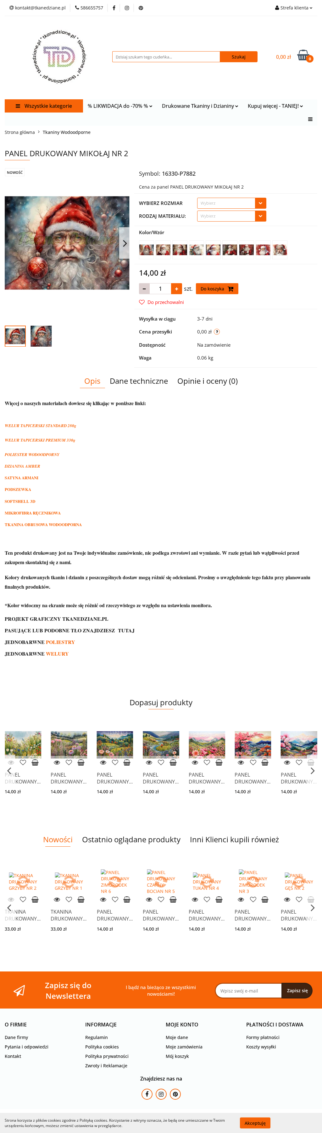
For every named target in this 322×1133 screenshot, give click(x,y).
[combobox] (231, 203)
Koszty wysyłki (261, 1047)
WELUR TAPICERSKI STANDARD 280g (40, 425)
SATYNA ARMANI (21, 478)
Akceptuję (255, 1123)
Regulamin (96, 1037)
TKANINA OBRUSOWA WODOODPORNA (43, 524)
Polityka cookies (102, 1047)
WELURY (57, 653)
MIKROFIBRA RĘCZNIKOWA (33, 513)
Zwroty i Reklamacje (106, 1066)
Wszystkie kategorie (47, 105)
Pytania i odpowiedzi (26, 1047)
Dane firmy (16, 1037)
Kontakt (13, 1056)
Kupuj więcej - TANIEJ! (274, 105)
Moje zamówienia (184, 1047)
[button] (16, 1024)
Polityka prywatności (107, 1056)
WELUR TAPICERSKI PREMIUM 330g (40, 440)
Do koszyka (213, 289)
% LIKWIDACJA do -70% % (118, 105)
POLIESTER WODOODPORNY (32, 454)
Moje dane (177, 1037)
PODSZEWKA (18, 489)
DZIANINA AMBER (22, 466)
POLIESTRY (60, 642)
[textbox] (226, 203)
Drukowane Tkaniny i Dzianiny (198, 105)
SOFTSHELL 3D (20, 501)
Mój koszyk (177, 1056)
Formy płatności (263, 1037)
